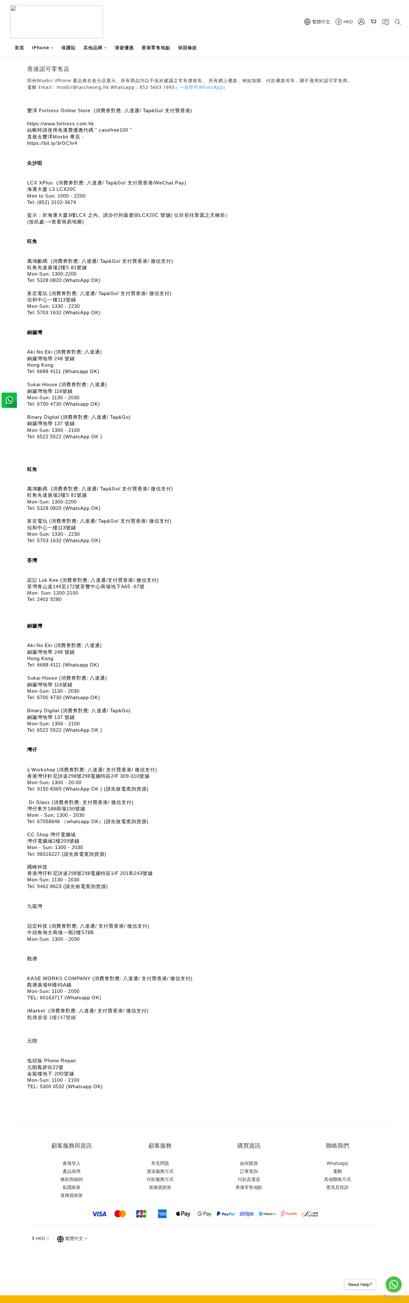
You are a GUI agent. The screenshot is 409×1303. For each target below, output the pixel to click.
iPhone (40, 47)
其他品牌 (93, 47)
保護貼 (68, 47)
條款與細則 (71, 1179)
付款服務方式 (160, 1179)
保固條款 (187, 47)
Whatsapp (337, 1163)
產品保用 (72, 1171)
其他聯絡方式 (337, 1179)
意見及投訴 (337, 1187)
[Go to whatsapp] (394, 1284)
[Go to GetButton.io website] (393, 1297)
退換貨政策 (71, 1195)
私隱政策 (72, 1187)
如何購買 (249, 1163)
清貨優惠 (124, 47)
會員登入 (72, 1163)
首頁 (19, 47)
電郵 (337, 1171)
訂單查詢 (249, 1171)
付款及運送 (249, 1179)
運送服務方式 (160, 1171)
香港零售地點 (156, 47)
